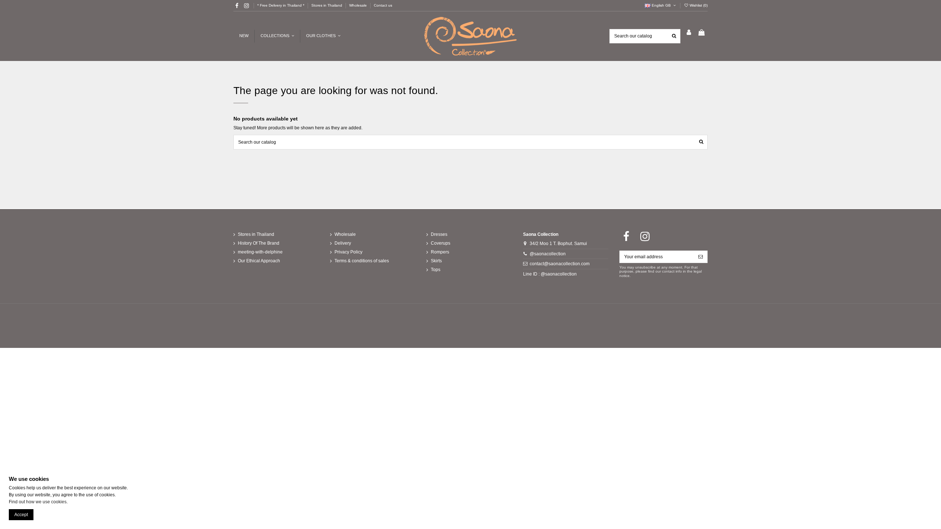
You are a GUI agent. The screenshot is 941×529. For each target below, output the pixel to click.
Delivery (342, 243)
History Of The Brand (258, 243)
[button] (323, 36)
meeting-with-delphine (260, 252)
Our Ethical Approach (259, 260)
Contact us (383, 5)
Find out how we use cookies (38, 501)
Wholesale (358, 5)
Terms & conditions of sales (361, 260)
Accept (21, 514)
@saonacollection (548, 253)
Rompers (440, 252)
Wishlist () (698, 5)
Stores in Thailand (327, 5)
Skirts (436, 260)
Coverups (440, 243)
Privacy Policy (348, 252)
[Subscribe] (700, 257)
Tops (435, 269)
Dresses (439, 234)
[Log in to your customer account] (689, 33)
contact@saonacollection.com (560, 263)
